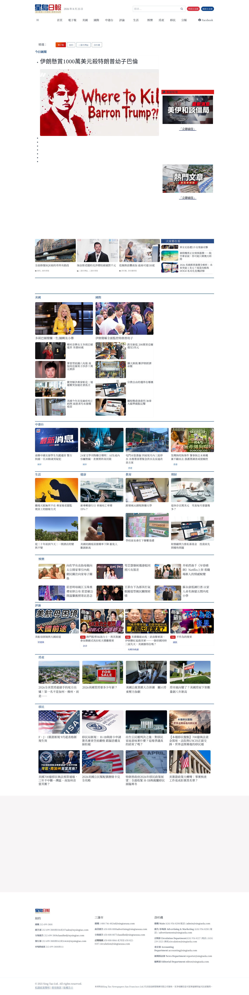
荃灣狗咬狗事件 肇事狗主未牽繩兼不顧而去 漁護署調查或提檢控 (189, 457)
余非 (85, 645)
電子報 (72, 19)
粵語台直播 (193, 8)
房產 (161, 19)
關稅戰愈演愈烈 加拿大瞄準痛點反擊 (139, 402)
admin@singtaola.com (198, 923)
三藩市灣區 (83, 270)
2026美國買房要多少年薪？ (99, 687)
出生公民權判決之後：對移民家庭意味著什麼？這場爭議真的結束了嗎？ (144, 740)
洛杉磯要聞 (132, 270)
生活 (38, 474)
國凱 (175, 642)
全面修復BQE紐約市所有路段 (52, 265)
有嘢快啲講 (133, 649)
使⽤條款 (56, 987)
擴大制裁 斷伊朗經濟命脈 (139, 364)
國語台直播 (207, 8)
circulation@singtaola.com (183, 941)
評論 (38, 605)
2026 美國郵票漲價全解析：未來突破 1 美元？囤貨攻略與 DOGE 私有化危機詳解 (196, 267)
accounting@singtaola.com (182, 950)
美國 (85, 19)
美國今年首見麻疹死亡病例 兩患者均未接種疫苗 (80, 403)
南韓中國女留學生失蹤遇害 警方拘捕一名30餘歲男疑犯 (53, 457)
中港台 (109, 19)
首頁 (59, 19)
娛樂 (150, 19)
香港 (130, 467)
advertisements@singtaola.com (175, 932)
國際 (96, 19)
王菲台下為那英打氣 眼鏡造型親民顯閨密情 (137, 591)
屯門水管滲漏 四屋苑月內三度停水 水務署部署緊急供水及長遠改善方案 (144, 459)
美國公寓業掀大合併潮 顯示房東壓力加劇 (146, 689)
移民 (173, 19)
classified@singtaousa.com (131, 934)
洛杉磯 (124, 270)
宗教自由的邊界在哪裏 (140, 382)
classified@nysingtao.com (70, 935)
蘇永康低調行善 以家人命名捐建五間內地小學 (196, 591)
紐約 (39, 270)
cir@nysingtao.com (76, 940)
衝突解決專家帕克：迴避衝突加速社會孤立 (80, 383)
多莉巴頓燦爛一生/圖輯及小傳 (54, 338)
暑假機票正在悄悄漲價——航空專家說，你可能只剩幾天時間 (196, 255)
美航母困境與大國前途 (48, 637)
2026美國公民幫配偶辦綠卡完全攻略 (101, 778)
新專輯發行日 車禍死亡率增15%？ (96, 507)
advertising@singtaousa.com (132, 928)
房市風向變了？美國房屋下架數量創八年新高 (190, 689)
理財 (174, 474)
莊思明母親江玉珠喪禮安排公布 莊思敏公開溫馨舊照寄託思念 (79, 591)
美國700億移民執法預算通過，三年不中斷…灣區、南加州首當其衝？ (58, 780)
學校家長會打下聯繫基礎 (140, 540)
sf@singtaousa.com (124, 923)
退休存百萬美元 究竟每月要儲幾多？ (190, 507)
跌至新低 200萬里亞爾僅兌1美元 (140, 346)
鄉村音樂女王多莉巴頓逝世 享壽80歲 (80, 346)
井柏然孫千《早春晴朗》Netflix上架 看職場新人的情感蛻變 (196, 569)
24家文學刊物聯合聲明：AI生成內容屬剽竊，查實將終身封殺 (100, 457)
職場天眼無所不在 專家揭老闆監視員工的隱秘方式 (53, 507)
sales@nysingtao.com (77, 929)
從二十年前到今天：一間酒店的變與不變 (54, 545)
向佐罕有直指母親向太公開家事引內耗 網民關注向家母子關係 (79, 571)
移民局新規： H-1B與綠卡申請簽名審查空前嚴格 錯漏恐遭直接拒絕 (101, 740)
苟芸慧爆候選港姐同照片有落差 (137, 567)
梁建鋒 (41, 642)
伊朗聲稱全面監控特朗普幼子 (114, 338)
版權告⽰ (68, 987)
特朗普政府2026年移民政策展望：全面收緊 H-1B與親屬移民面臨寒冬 (145, 780)
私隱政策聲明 (42, 987)
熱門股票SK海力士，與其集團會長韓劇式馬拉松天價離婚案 (100, 638)
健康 (83, 474)
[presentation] (99, 102)
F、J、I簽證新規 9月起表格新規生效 (57, 738)
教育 (128, 474)
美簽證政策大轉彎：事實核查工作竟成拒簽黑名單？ (188, 778)
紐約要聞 (45, 270)
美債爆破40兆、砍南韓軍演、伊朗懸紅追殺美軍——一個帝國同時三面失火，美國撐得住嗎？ (146, 640)
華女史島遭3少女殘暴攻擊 (194, 247)
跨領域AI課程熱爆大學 (139, 505)
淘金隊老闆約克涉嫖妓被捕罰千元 (96, 265)
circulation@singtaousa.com (115, 943)
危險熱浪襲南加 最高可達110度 (137, 265)
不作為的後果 (181, 637)
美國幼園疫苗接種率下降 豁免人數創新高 (98, 545)
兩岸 (39, 464)
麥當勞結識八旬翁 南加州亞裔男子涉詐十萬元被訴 (80, 366)
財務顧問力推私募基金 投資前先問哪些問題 (190, 545)
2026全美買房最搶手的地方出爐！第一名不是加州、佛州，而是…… (58, 691)
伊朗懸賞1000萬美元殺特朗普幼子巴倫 (89, 61)
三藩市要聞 (93, 270)
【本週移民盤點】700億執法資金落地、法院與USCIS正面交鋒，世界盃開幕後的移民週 (189, 740)
